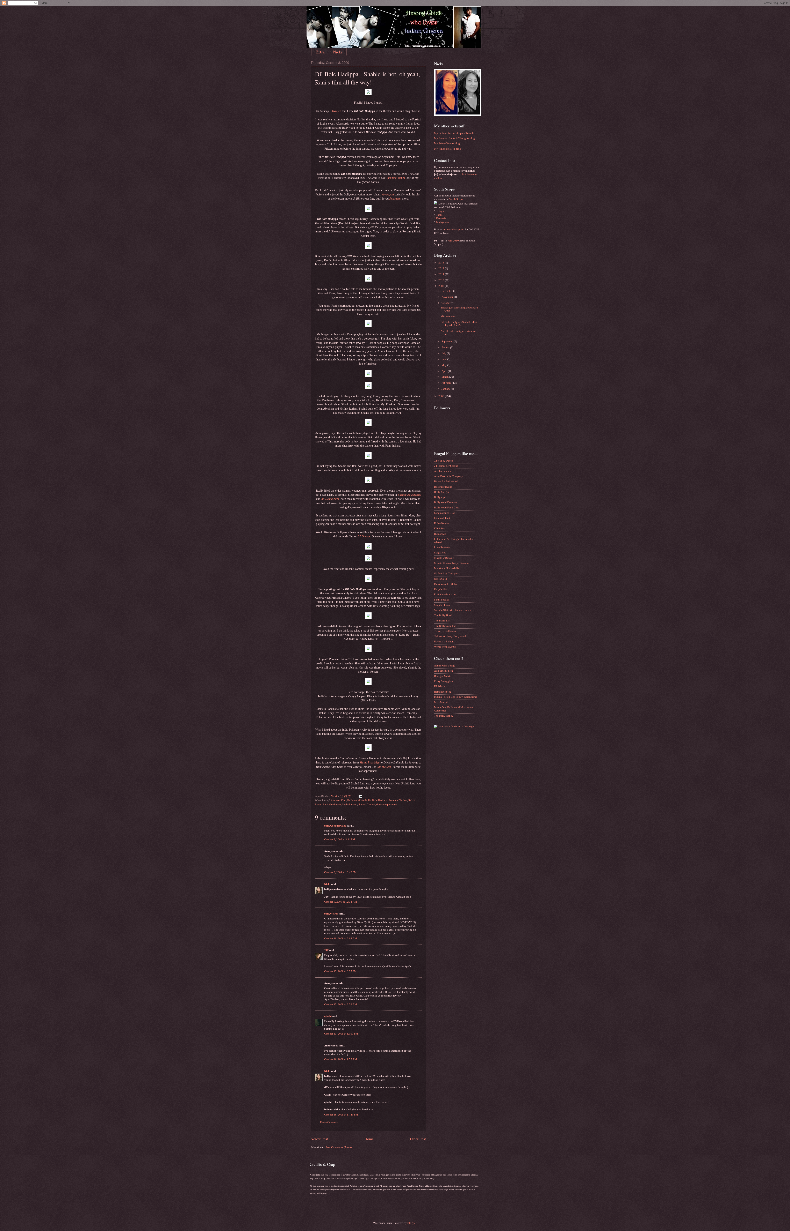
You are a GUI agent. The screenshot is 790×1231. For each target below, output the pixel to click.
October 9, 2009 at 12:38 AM (340, 901)
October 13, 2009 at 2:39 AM (340, 1004)
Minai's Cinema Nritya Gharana (451, 563)
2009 (441, 286)
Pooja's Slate (441, 589)
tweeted (336, 111)
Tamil (439, 214)
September (447, 341)
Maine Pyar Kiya (370, 762)
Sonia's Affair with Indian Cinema (452, 610)
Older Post (418, 1139)
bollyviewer (331, 913)
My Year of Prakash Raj (447, 568)
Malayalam (442, 222)
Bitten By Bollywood (446, 481)
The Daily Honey (443, 715)
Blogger (411, 1223)
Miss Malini (441, 702)
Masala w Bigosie (444, 558)
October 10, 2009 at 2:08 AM (340, 938)
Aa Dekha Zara (330, 498)
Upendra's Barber (443, 641)
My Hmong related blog (447, 148)
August (445, 347)
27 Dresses (364, 536)
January (446, 388)
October (446, 302)
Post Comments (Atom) (339, 1147)
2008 (441, 396)
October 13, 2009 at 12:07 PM (341, 1033)
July (444, 353)
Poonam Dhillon (398, 800)
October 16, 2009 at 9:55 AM (340, 1059)
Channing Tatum (395, 177)
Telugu (440, 211)
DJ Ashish (439, 686)
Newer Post (319, 1139)
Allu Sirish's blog (443, 670)
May (444, 365)
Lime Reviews (442, 547)
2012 (441, 268)
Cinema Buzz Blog (444, 513)
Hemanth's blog (442, 691)
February (446, 382)
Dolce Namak (441, 523)
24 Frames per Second (446, 465)
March (445, 376)
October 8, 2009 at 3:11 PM (339, 839)
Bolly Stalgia (441, 492)
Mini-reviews (448, 316)
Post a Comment (329, 1122)
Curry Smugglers (443, 681)
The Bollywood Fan (445, 626)
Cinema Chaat (442, 518)
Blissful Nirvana (443, 486)
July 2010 (453, 240)
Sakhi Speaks (441, 599)
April (444, 371)
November (447, 297)
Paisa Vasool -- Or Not (446, 584)
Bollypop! (440, 497)
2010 (441, 280)
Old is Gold (440, 578)
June (444, 359)
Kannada (441, 218)
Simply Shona (442, 605)
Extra (320, 52)
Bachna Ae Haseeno (409, 494)
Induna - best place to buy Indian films (455, 696)
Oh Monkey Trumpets (446, 573)
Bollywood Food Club (446, 507)
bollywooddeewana (335, 825)
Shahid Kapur (349, 804)
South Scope (456, 199)
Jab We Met (384, 766)
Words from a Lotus (445, 646)
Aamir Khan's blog (444, 665)
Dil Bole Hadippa (378, 800)
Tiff (326, 950)
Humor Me (440, 533)
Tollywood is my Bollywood (450, 636)
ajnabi (328, 1016)
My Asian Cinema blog (447, 143)
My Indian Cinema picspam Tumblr (454, 133)
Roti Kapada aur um (445, 594)
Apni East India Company (448, 476)
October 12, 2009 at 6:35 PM (340, 971)
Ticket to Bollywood (445, 631)
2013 (441, 262)
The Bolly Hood (443, 615)
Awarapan (388, 194)
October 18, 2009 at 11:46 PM (341, 1114)
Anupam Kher (338, 800)
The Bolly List (442, 620)
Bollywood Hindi (357, 800)
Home (369, 1139)
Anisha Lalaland (443, 471)
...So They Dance (443, 460)
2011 (441, 274)
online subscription (453, 229)
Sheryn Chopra (366, 804)
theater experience (386, 804)
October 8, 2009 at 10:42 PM (340, 872)
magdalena (440, 552)
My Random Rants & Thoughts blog (454, 138)
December (447, 291)
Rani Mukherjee (332, 804)
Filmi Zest (439, 528)
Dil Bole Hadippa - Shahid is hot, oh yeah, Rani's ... (459, 324)
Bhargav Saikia (442, 676)
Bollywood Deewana (445, 502)
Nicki (337, 52)
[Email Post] (360, 796)
